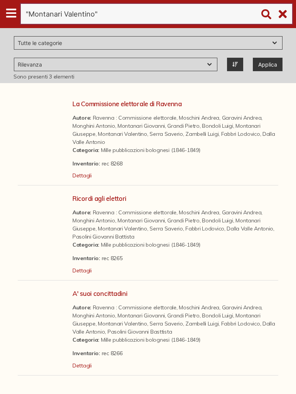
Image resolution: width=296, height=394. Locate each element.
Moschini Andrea (199, 117)
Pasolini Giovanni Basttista (140, 331)
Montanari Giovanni (141, 125)
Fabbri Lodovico (240, 133)
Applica (267, 64)
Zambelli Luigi (202, 133)
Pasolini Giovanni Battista (103, 236)
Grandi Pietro (183, 125)
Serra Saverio (166, 133)
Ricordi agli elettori (99, 198)
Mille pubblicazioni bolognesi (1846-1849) (150, 150)
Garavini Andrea (242, 117)
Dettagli (82, 175)
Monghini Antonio (93, 125)
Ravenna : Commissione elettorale (135, 117)
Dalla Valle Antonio (250, 228)
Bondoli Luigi (217, 125)
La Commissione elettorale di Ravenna (127, 104)
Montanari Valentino (122, 133)
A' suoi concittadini (99, 293)
